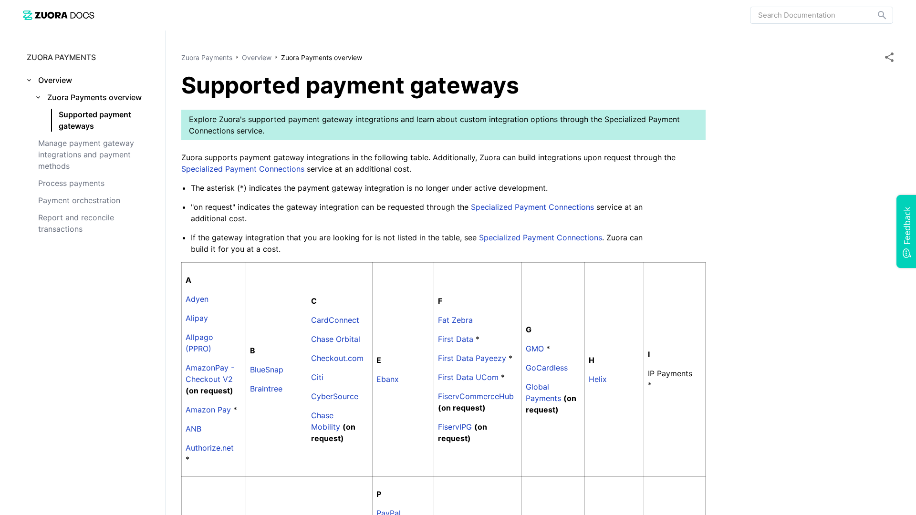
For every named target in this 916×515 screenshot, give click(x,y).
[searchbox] (875, 15)
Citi (317, 377)
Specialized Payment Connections (242, 169)
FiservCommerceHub (476, 396)
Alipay (197, 318)
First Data (455, 339)
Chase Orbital (335, 339)
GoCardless (547, 367)
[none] (889, 57)
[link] (58, 15)
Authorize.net (210, 448)
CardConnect (335, 320)
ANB (193, 428)
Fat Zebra (455, 320)
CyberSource (334, 396)
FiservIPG (455, 427)
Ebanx (387, 379)
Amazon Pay (208, 409)
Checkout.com (337, 358)
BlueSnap (266, 369)
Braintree (266, 388)
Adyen (197, 299)
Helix (598, 379)
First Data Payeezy (472, 358)
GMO (535, 348)
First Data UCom (468, 377)
